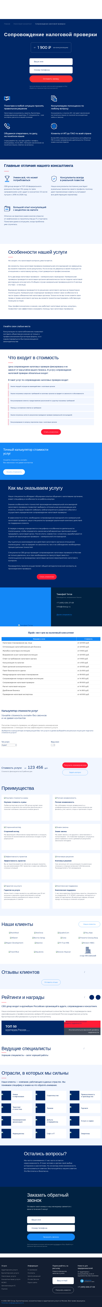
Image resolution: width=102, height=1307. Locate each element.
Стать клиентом (51, 432)
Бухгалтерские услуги (10, 1273)
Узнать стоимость (14, 472)
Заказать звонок (51, 1237)
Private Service (33, 1279)
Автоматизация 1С (8, 1286)
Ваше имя (38, 62)
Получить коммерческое (75, 765)
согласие (59, 86)
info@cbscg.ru (63, 607)
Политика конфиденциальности (12, 1303)
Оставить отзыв (51, 982)
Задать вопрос (75, 772)
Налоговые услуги (8, 1276)
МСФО (3, 1282)
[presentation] (91, 997)
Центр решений (34, 1276)
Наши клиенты (89, 924)
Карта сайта (32, 1282)
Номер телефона (42, 70)
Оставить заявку (51, 79)
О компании (32, 1270)
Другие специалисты (64, 614)
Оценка (4, 1289)
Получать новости (63, 1290)
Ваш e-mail (62, 1281)
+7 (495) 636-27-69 (65, 603)
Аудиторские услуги (9, 1270)
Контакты (31, 1273)
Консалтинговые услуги (10, 1279)
